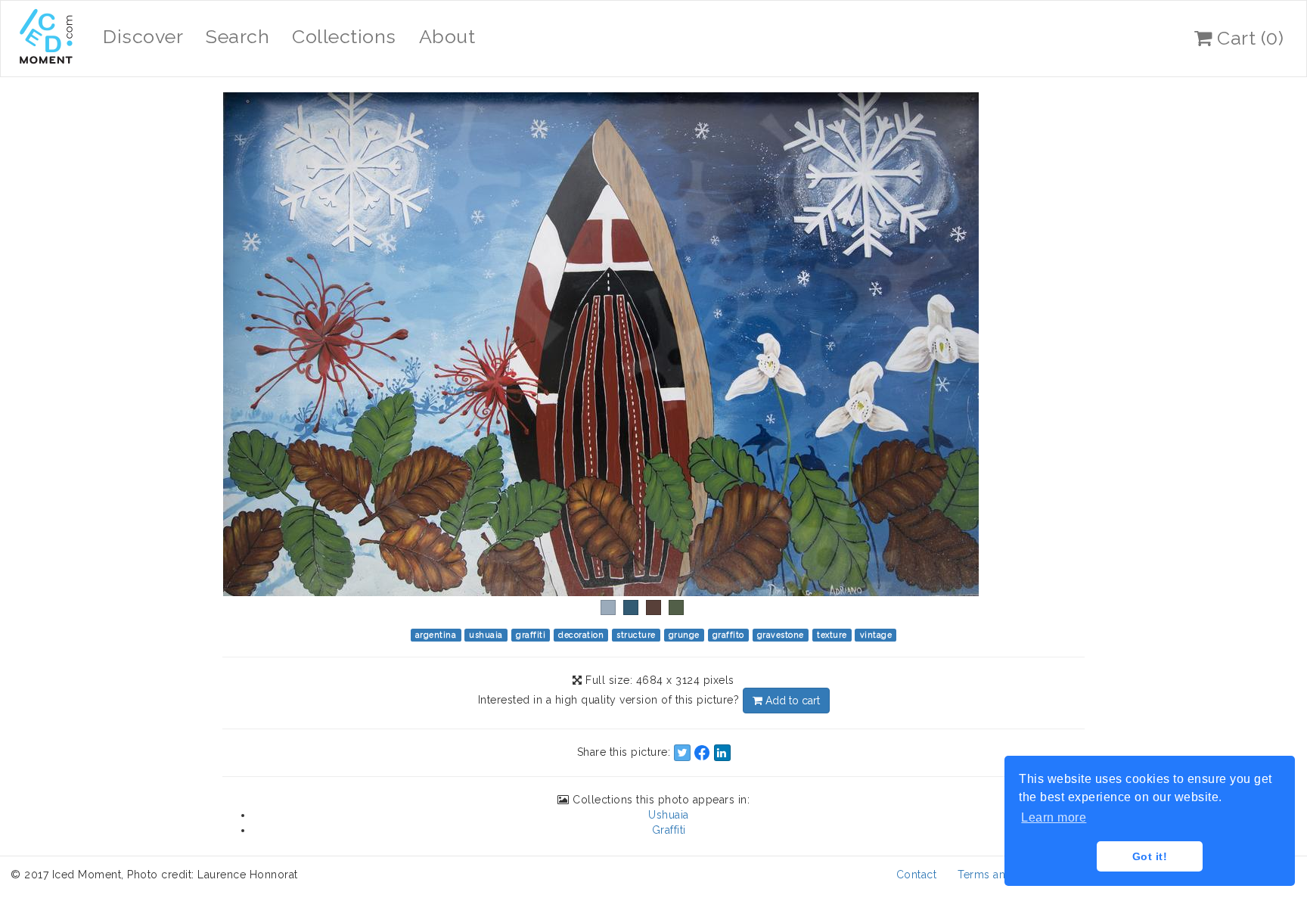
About (447, 36)
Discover (143, 36)
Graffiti (669, 830)
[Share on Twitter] (682, 752)
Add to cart (791, 700)
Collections (344, 36)
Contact (916, 874)
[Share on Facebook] (702, 752)
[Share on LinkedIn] (722, 752)
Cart (1248, 37)
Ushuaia (668, 815)
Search (237, 36)
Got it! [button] (1150, 856)
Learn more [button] (1053, 817)
